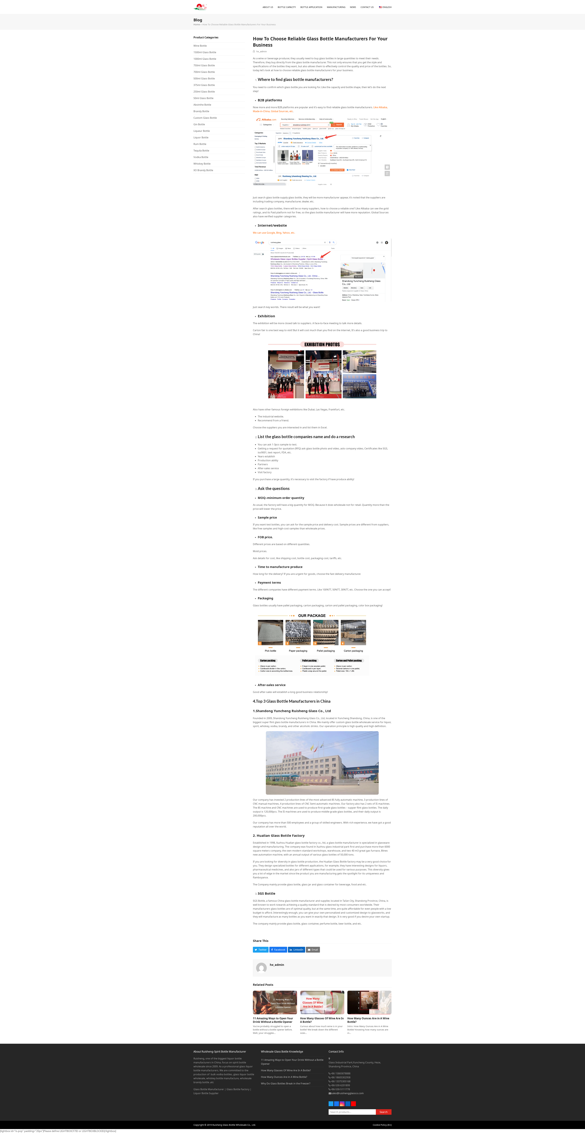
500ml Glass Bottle (204, 78)
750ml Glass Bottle (204, 65)
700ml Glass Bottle (204, 72)
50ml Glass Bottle (203, 98)
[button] (261, 950)
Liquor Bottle (200, 137)
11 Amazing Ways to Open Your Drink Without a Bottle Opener (273, 1020)
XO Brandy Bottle (203, 170)
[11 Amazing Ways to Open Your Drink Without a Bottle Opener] (275, 1002)
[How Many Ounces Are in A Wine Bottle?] (369, 1002)
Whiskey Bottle (202, 163)
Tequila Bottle (201, 150)
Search (384, 1112)
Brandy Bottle (201, 111)
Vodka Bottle (200, 157)
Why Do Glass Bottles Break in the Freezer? (285, 1083)
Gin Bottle (199, 124)
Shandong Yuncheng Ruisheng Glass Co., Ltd (293, 710)
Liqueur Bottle (201, 131)
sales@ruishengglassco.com (347, 1093)
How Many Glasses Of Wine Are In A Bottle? (286, 1070)
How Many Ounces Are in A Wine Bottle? (284, 1077)
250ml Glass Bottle (204, 91)
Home (196, 24)
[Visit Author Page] (261, 967)
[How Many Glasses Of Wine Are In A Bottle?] (322, 1002)
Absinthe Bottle (202, 104)
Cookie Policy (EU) (382, 1124)
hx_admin (261, 51)
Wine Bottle (200, 45)
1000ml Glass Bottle (204, 58)
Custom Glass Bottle (205, 117)
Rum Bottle (199, 144)
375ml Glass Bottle (204, 85)
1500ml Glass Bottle (204, 52)
